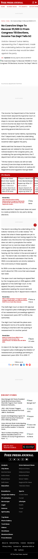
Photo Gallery (6, 521)
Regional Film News (25, 482)
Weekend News (7, 534)
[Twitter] (24, 365)
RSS (16, 550)
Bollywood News (24, 469)
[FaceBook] (21, 365)
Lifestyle (22, 501)
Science (4, 508)
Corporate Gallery (8, 495)
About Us (5, 543)
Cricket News (23, 495)
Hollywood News (24, 472)
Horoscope (5, 501)
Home (3, 6)
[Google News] (13, 365)
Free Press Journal (12, 2)
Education (5, 486)
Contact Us (17, 546)
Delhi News (5, 482)
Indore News (5, 475)
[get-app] (36, 2)
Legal (3, 505)
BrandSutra (5, 491)
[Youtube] (30, 365)
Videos (3, 527)
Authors (21, 550)
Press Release (6, 538)
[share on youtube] (26, 459)
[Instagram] (27, 365)
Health (21, 505)
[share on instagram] (22, 459)
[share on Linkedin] (18, 459)
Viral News (5, 531)
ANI (2, 58)
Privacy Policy (7, 546)
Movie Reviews (24, 475)
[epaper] (33, 2)
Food (20, 512)
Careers (23, 543)
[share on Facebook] (10, 459)
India (7, 21)
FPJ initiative (6, 498)
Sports (21, 491)
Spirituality (5, 512)
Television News (24, 486)
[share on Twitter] (14, 459)
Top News (5, 517)
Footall (21, 498)
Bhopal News (5, 479)
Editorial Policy (14, 543)
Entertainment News (26, 465)
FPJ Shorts (23, 6)
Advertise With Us (28, 546)
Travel (21, 508)
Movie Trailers (23, 479)
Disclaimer (30, 543)
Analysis (4, 465)
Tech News (5, 524)
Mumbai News (12, 6)
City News (5, 469)
